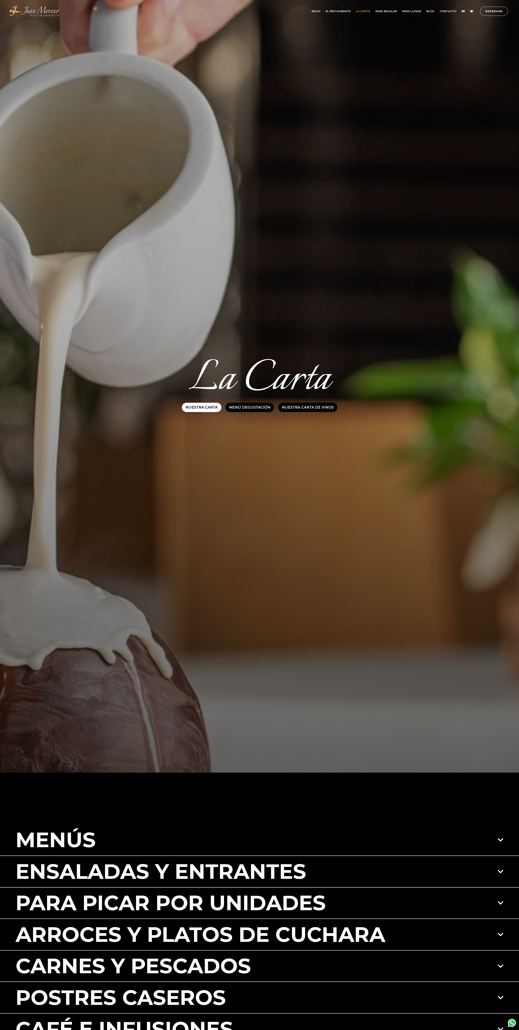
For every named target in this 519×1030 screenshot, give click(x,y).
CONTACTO (448, 11)
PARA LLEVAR (411, 11)
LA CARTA (363, 11)
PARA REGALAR (386, 11)
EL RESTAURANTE (338, 11)
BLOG (430, 11)
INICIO (316, 11)
